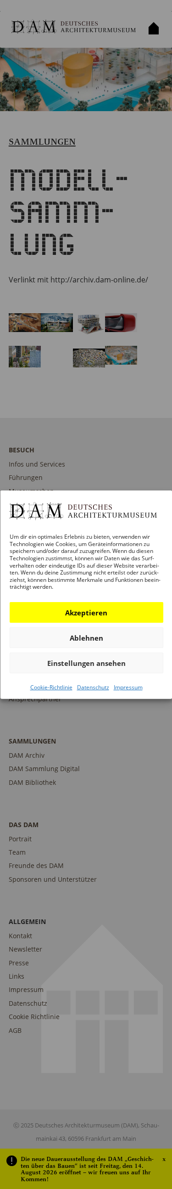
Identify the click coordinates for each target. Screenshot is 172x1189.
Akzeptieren (86, 612)
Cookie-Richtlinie (51, 687)
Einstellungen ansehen (86, 662)
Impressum (127, 687)
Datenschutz (93, 687)
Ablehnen (86, 637)
